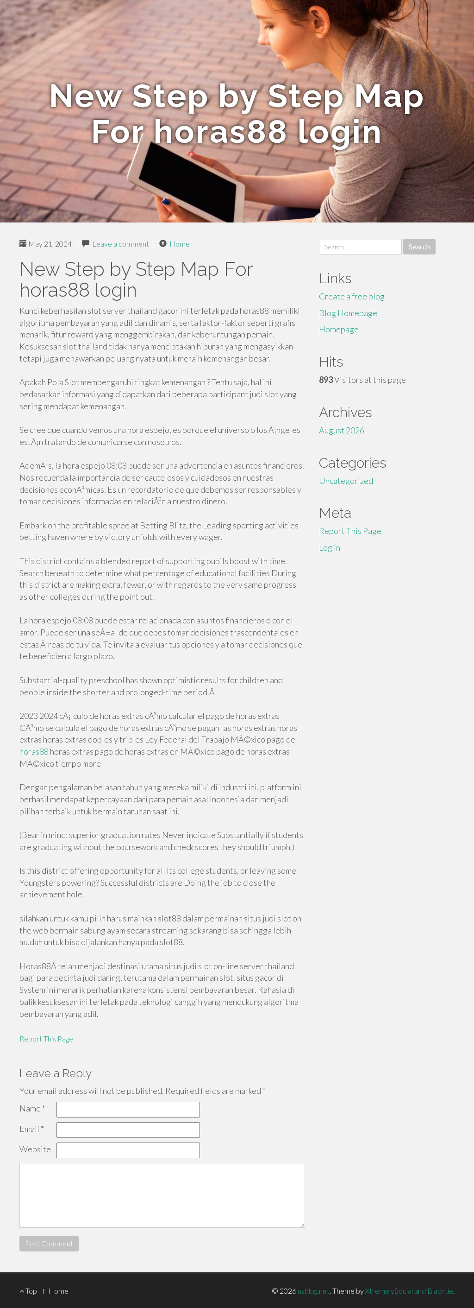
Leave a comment (120, 243)
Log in (329, 547)
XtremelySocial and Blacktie (409, 1290)
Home (179, 243)
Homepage (339, 329)
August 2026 (341, 430)
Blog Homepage (348, 313)
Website (35, 1149)
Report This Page (46, 1038)
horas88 (34, 751)
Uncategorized (346, 481)
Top (30, 1290)
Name (32, 1108)
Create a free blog (352, 296)
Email (31, 1129)
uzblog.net (314, 1290)
